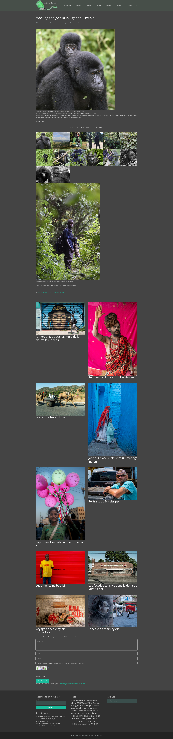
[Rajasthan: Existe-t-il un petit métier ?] (60, 503)
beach (95, 700)
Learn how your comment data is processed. (72, 684)
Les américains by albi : (51, 585)
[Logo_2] (47, 5)
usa (89, 724)
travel (74, 723)
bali (92, 700)
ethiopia (88, 706)
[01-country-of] (61, 140)
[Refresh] (48, 667)
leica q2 (96, 710)
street (74, 721)
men (77, 713)
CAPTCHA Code (40, 676)
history (94, 708)
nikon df (93, 716)
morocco (82, 713)
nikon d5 (85, 715)
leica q (89, 710)
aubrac (89, 700)
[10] (111, 157)
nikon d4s (56, 292)
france (83, 708)
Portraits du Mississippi (103, 501)
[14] (44, 174)
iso (52, 292)
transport (92, 721)
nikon (94, 713)
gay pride (89, 708)
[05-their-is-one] (128, 140)
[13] (61, 174)
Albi (48, 23)
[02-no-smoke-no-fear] (78, 140)
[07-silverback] (78, 157)
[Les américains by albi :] (60, 567)
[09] (61, 157)
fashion (73, 708)
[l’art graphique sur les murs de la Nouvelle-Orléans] (60, 318)
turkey (80, 724)
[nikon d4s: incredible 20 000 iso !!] (86, 231)
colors (80, 702)
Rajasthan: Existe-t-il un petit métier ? (59, 543)
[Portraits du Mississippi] (112, 483)
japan (81, 711)
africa (53, 23)
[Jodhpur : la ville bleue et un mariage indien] (112, 419)
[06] (94, 157)
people (90, 718)
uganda (66, 23)
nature (62, 23)
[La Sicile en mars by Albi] (112, 611)
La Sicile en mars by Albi (104, 629)
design (74, 705)
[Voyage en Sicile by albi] (60, 611)
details (81, 705)
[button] (82, 5)
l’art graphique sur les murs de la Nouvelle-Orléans (57, 338)
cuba (98, 703)
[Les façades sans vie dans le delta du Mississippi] (112, 567)
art (85, 700)
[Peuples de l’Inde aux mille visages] (112, 339)
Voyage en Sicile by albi (51, 629)
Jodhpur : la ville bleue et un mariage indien (112, 459)
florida (78, 708)
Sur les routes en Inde (50, 417)
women (94, 723)
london (73, 713)
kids (85, 710)
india (73, 710)
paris (83, 718)
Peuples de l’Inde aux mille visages (111, 377)
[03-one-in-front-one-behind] (94, 140)
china (73, 703)
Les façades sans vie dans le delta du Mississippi (112, 587)
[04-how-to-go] (111, 140)
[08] (128, 157)
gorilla (49, 292)
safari (96, 719)
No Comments (75, 23)
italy (77, 711)
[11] (44, 157)
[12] (44, 140)
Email (37, 700)
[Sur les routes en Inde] (60, 399)
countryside (44, 292)
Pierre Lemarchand (96, 735)
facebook (95, 706)
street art (83, 721)
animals (58, 23)
